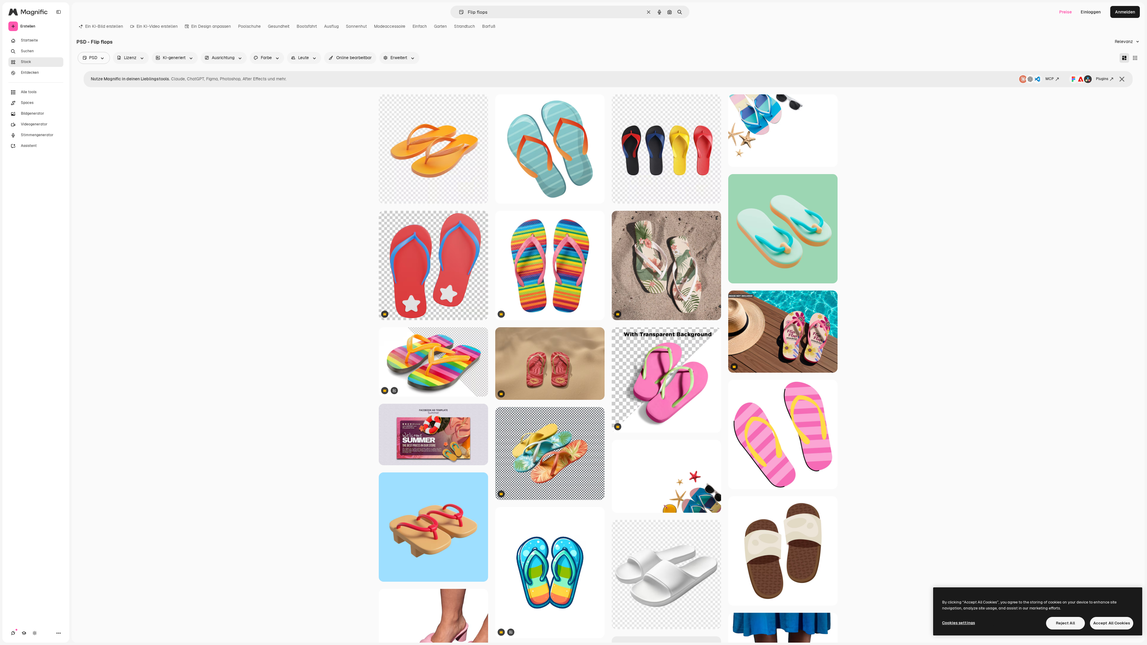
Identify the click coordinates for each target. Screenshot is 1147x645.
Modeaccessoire (389, 26)
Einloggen (1091, 12)
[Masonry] (1124, 58)
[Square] (1135, 58)
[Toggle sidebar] (58, 12)
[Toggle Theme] (34, 633)
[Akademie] (24, 633)
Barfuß (488, 26)
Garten (440, 26)
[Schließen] (1121, 79)
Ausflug (331, 26)
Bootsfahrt (307, 26)
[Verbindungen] (13, 633)
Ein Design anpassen (211, 26)
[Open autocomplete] (459, 12)
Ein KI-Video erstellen (157, 26)
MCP (1049, 78)
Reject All (1065, 623)
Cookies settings (958, 622)
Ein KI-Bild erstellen (104, 26)
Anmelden (1125, 12)
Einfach (420, 26)
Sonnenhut (356, 26)
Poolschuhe (249, 26)
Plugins (1102, 78)
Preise (1065, 12)
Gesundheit (278, 26)
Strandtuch (464, 26)
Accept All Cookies (1111, 623)
